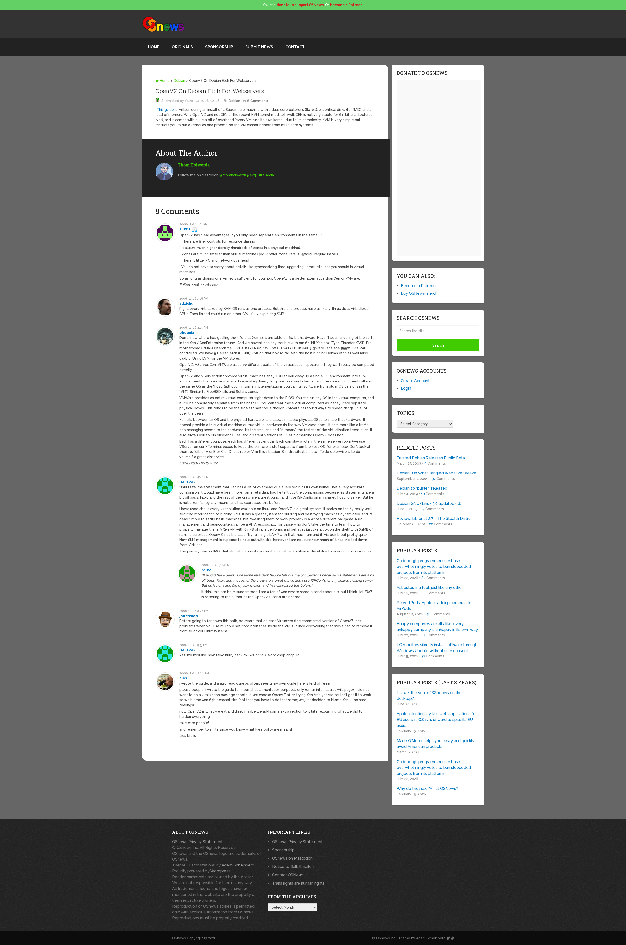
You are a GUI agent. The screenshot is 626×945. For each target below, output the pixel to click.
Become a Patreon (418, 285)
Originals (182, 47)
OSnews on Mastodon (292, 858)
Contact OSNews (288, 875)
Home (153, 47)
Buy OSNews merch (419, 293)
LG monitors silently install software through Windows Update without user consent (437, 647)
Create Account (415, 380)
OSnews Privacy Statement (197, 841)
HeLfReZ (187, 482)
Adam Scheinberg (238, 865)
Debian (179, 81)
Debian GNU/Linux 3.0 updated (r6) (429, 503)
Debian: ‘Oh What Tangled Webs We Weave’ (437, 473)
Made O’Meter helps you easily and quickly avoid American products (435, 743)
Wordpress (220, 871)
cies (183, 678)
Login (406, 388)
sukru (184, 229)
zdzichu (186, 303)
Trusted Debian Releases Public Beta (431, 458)
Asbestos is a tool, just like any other (430, 587)
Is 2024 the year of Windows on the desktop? (429, 695)
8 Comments (258, 101)
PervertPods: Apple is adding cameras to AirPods (434, 605)
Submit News (259, 47)
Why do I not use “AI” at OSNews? (427, 788)
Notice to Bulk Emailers (293, 866)
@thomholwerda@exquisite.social (247, 175)
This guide (165, 110)
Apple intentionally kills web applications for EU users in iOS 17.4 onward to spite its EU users (437, 719)
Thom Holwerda (194, 164)
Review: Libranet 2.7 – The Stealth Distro (434, 518)
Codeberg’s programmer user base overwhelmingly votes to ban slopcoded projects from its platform (434, 566)
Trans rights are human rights (298, 883)
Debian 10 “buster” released (422, 488)
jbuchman (188, 616)
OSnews (179, 938)
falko (189, 101)
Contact (295, 47)
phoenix (186, 332)
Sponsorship (219, 47)
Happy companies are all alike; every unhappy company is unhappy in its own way (437, 626)
